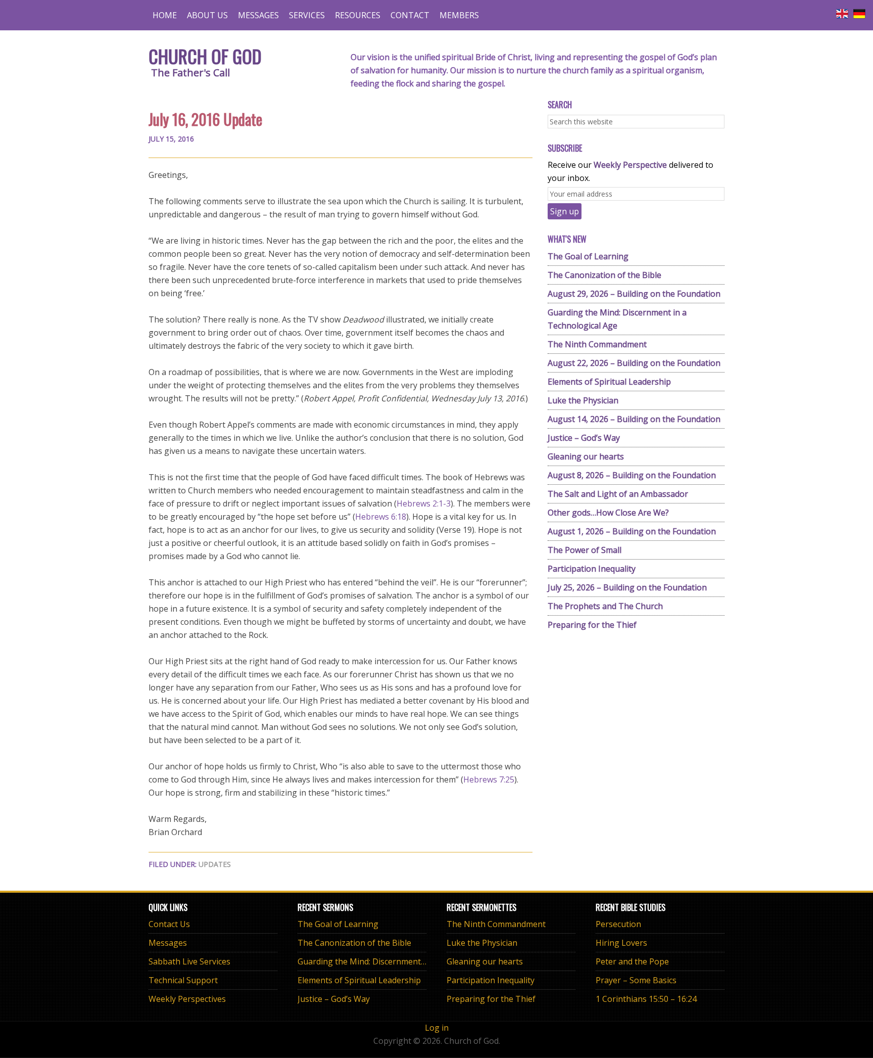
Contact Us (169, 924)
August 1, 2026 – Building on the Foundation (632, 531)
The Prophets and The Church (605, 606)
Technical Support (183, 980)
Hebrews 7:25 (488, 779)
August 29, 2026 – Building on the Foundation (634, 293)
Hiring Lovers (621, 942)
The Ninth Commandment (597, 344)
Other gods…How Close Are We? (608, 512)
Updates (215, 864)
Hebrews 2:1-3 (424, 503)
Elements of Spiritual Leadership (609, 381)
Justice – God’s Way (584, 437)
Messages (168, 942)
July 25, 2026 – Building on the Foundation (627, 587)
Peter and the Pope (632, 961)
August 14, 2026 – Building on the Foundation (634, 419)
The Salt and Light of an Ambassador (618, 493)
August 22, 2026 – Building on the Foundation (634, 363)
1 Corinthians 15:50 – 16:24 (646, 998)
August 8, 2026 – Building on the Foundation (632, 475)
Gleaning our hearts (586, 456)
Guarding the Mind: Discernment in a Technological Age (403, 961)
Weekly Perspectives (187, 998)
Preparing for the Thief (592, 624)
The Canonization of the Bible (604, 275)
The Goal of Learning (588, 256)
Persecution (618, 924)
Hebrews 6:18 (380, 516)
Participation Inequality (592, 568)
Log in (437, 1027)
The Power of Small (584, 550)
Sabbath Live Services (189, 961)
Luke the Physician (583, 400)
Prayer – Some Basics (636, 980)
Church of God (205, 55)
